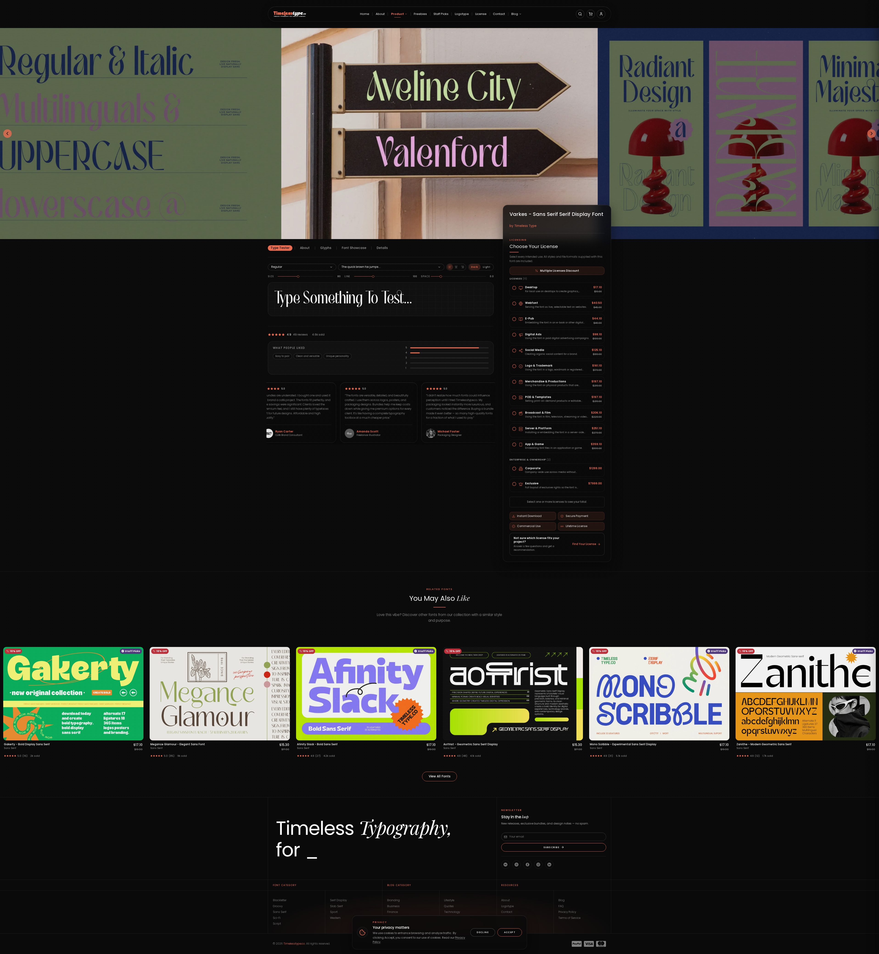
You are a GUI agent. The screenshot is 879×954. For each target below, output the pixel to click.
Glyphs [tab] (325, 248)
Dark (474, 267)
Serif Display (338, 900)
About (505, 900)
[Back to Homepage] (290, 14)
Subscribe (551, 847)
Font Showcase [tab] (354, 248)
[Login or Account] (601, 14)
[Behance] (505, 864)
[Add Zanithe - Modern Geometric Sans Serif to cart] (430, 735)
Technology (452, 912)
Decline (483, 932)
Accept (510, 932)
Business (393, 906)
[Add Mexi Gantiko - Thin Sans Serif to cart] (870, 735)
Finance (392, 912)
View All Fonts (440, 776)
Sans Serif (279, 912)
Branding (393, 900)
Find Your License (584, 544)
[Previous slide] (7, 133)
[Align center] (456, 267)
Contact (506, 912)
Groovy (278, 906)
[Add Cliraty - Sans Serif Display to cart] (577, 735)
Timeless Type (525, 226)
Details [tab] (382, 248)
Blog (561, 900)
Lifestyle (449, 900)
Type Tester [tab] (280, 248)
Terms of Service (569, 918)
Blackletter (279, 900)
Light (487, 267)
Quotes (449, 906)
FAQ (561, 906)
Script (277, 924)
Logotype (507, 906)
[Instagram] (538, 864)
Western (335, 918)
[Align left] (450, 267)
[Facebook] (527, 864)
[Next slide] (871, 133)
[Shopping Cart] (590, 14)
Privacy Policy (567, 912)
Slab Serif (336, 906)
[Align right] (462, 267)
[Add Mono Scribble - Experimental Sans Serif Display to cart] (284, 735)
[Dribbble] (516, 864)
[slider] (298, 276)
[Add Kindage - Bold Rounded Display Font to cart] (724, 735)
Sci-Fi (276, 918)
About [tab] (305, 248)
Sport (334, 912)
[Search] (580, 14)
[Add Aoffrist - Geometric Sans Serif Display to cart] (138, 735)
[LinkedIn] (549, 864)
